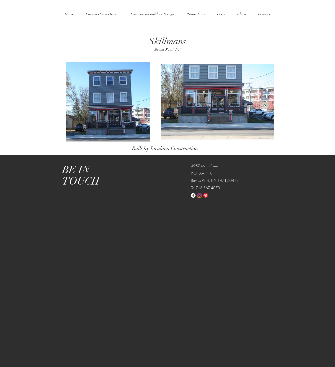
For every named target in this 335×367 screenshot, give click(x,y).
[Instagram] (199, 195)
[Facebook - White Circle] (193, 195)
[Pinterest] (205, 195)
